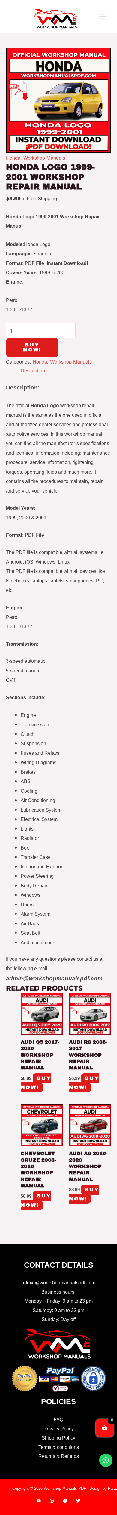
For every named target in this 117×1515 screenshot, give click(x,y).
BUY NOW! (32, 347)
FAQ (58, 1419)
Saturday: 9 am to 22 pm (58, 1310)
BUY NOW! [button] (36, 1083)
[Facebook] (65, 1501)
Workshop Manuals (44, 157)
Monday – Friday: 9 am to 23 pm (59, 1301)
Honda (13, 157)
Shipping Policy (58, 1437)
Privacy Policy (59, 1428)
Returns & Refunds (58, 1456)
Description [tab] (33, 370)
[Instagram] (52, 1501)
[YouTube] (39, 1501)
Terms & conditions (58, 1447)
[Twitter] (78, 1501)
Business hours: (58, 1292)
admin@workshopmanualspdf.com (58, 1282)
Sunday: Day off (59, 1319)
